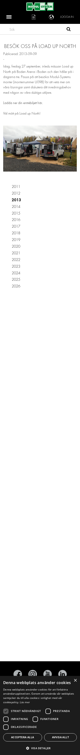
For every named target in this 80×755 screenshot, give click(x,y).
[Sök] (69, 29)
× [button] (75, 680)
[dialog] (40, 715)
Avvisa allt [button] (60, 737)
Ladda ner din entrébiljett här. (23, 103)
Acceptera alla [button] (22, 737)
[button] (40, 748)
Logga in (67, 17)
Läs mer (25, 702)
